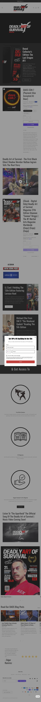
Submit (20, 361)
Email (7, 344)
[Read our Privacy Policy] (34, 357)
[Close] (35, 337)
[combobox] (8, 351)
